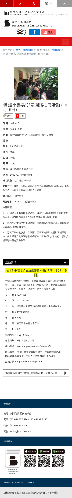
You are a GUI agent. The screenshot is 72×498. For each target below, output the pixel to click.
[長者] (21, 32)
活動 (9, 116)
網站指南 (6, 482)
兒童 (21, 116)
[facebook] (34, 32)
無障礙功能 (19, 482)
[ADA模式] (64, 3)
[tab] (36, 262)
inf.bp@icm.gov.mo (20, 431)
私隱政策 (30, 482)
